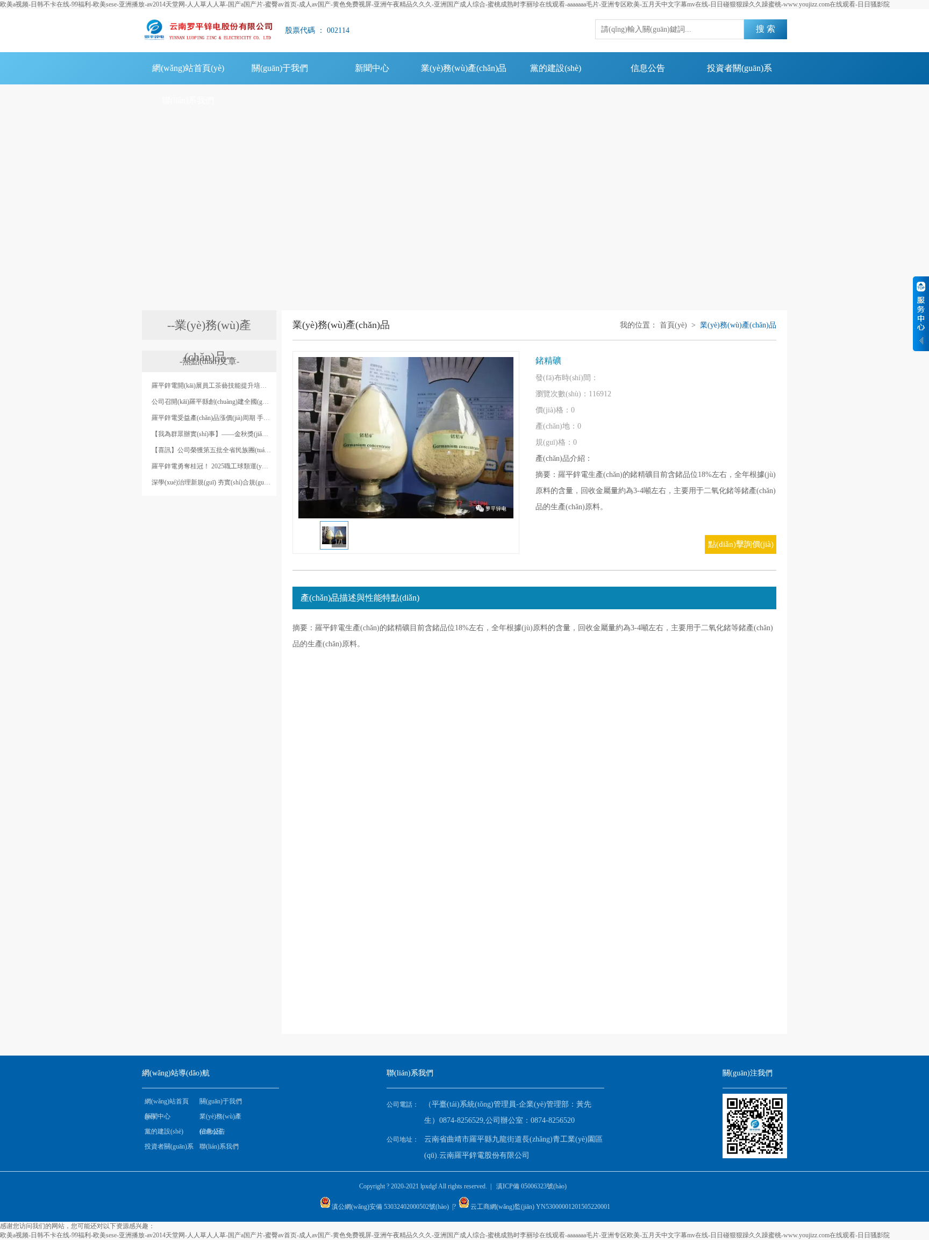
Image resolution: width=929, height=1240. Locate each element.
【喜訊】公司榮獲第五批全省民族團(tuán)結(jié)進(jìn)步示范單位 (211, 450)
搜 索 (765, 28)
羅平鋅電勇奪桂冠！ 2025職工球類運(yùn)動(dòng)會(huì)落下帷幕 (211, 466)
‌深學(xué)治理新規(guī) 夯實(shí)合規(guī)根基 (211, 482)
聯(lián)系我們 (188, 100)
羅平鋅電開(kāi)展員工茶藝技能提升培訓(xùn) (211, 385)
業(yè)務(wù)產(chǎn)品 (463, 68)
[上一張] (341, 437)
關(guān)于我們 (280, 68)
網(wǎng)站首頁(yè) (188, 68)
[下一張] (470, 437)
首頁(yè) (673, 325)
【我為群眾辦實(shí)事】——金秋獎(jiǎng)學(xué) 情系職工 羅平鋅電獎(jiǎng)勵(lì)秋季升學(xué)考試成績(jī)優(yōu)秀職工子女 (211, 434)
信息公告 (648, 68)
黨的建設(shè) (555, 68)
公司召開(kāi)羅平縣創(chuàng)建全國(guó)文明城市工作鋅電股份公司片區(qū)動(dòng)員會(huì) (211, 401)
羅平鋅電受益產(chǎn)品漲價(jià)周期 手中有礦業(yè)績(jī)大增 (211, 418)
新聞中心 (372, 68)
